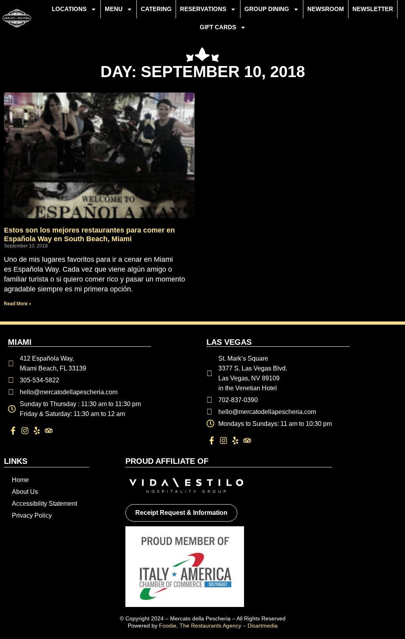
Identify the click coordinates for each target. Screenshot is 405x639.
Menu (114, 9)
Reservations (203, 9)
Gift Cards (218, 27)
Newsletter (372, 9)
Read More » (17, 303)
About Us (25, 491)
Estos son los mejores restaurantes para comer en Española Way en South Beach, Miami (89, 234)
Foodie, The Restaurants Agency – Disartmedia (218, 625)
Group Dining (266, 9)
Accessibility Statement (44, 503)
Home (20, 479)
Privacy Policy (32, 515)
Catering (156, 9)
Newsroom (325, 9)
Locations (69, 9)
